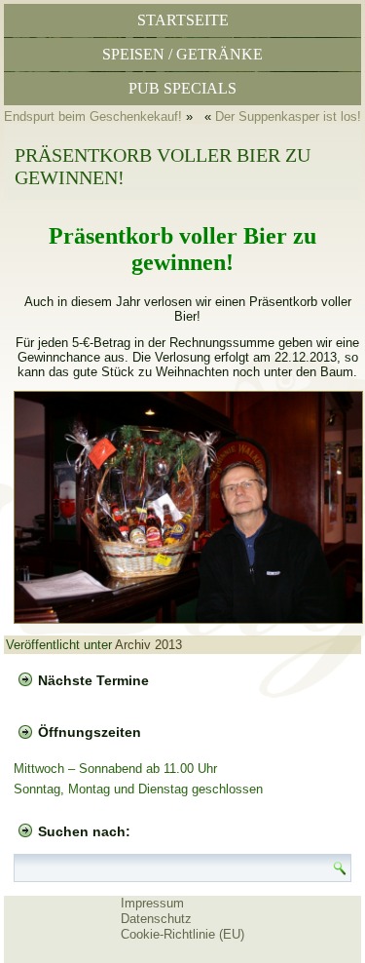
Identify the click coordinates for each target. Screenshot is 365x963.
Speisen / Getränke (182, 54)
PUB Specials (182, 88)
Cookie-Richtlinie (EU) (182, 934)
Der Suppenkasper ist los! (288, 116)
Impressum (152, 903)
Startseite (183, 20)
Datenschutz (156, 918)
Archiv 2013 (148, 644)
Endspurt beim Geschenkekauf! (93, 116)
